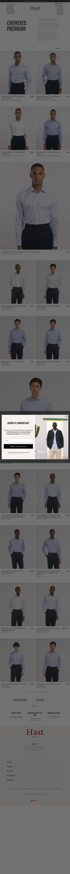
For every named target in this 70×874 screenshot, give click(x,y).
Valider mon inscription (18, 446)
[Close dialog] (66, 416)
